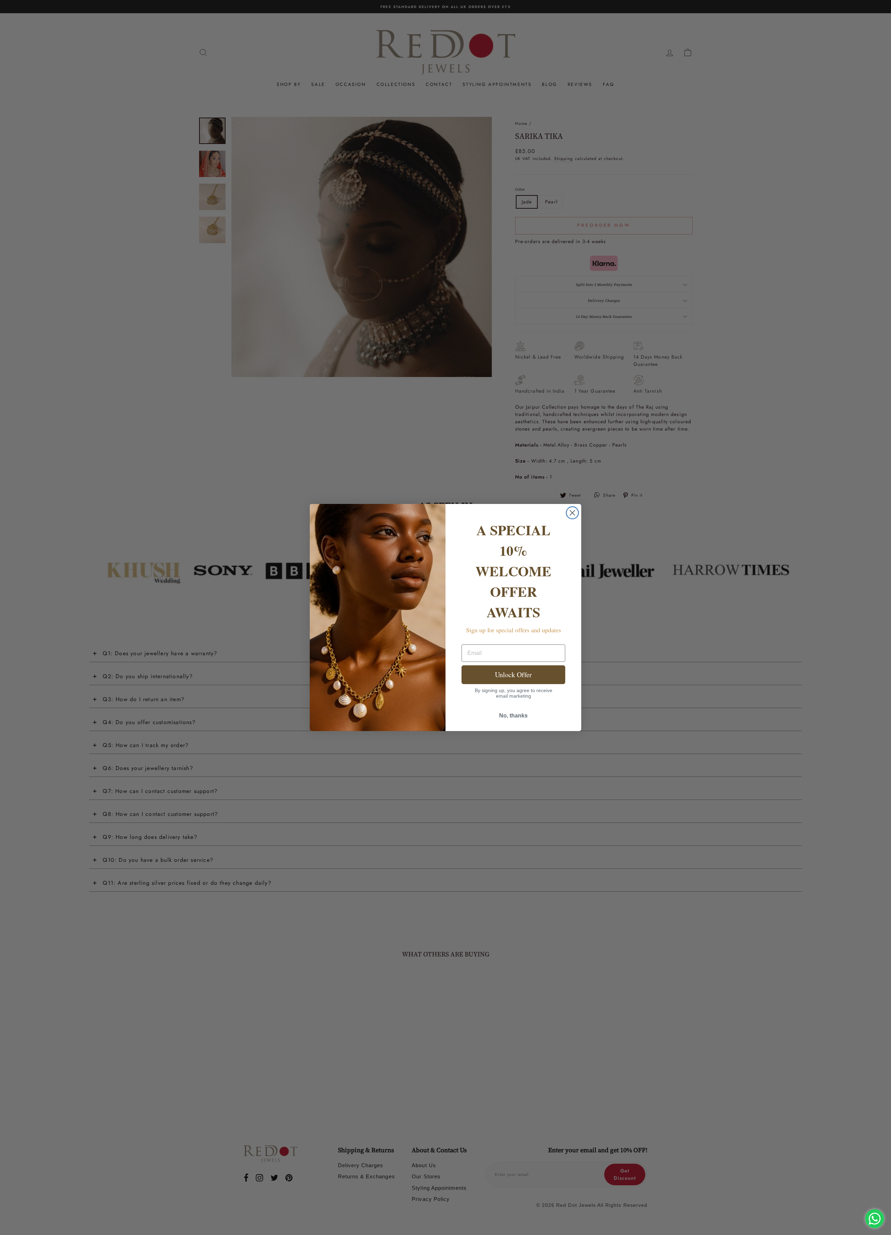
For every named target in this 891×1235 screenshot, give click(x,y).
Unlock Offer (513, 674)
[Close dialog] (572, 513)
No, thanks (513, 716)
